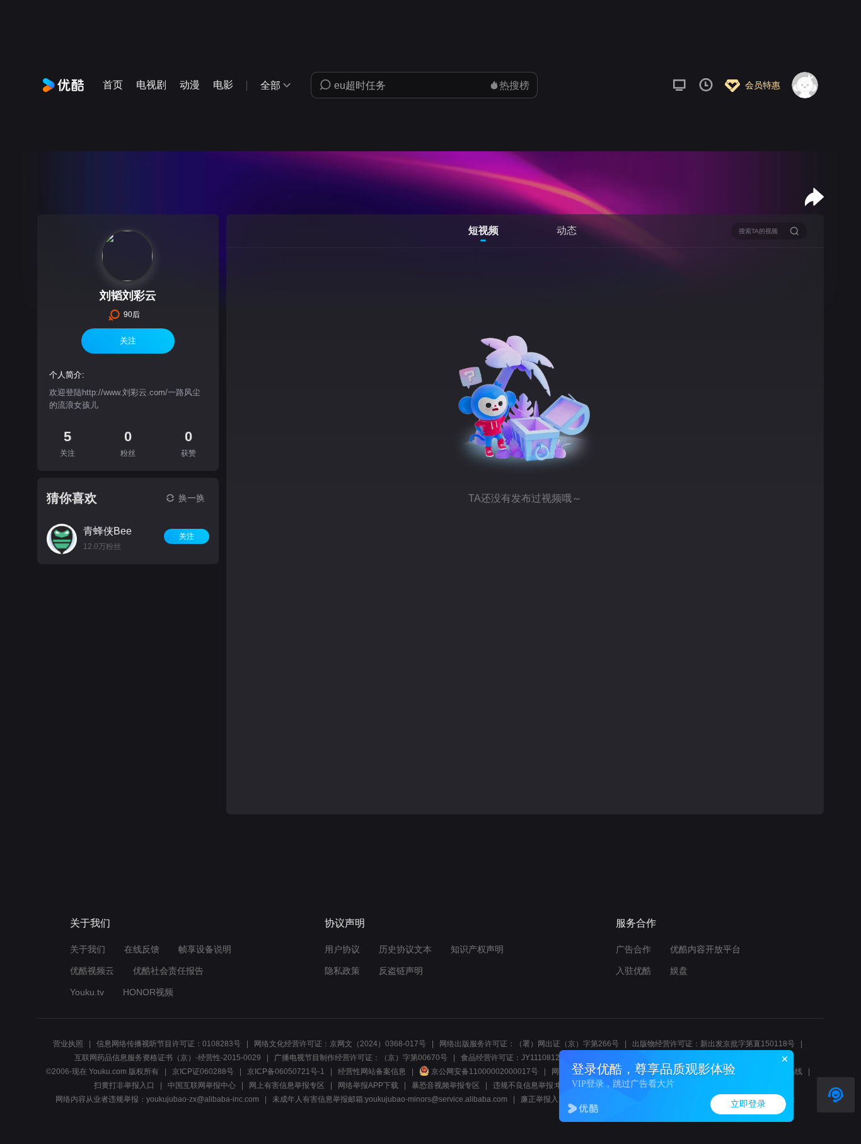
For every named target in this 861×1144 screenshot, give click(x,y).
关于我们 (87, 949)
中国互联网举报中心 (202, 1085)
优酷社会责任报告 (168, 971)
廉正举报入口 (543, 1099)
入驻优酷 (633, 971)
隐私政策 (342, 971)
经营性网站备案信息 (372, 1071)
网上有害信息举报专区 (287, 1085)
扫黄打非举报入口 (124, 1085)
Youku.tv (87, 992)
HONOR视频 (148, 992)
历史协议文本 (405, 949)
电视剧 (151, 84)
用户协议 (342, 949)
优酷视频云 (92, 971)
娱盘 (679, 971)
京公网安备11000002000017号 (484, 1071)
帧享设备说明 (204, 949)
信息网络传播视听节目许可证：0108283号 (168, 1043)
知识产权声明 (477, 949)
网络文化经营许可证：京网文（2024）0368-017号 (340, 1043)
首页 (113, 84)
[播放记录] (706, 85)
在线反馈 (141, 949)
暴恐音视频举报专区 (446, 1085)
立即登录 (748, 1104)
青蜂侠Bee (107, 531)
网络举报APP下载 (368, 1085)
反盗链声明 (401, 971)
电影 (223, 84)
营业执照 (68, 1043)
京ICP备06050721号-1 (286, 1071)
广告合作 (633, 949)
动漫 (190, 84)
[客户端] (679, 85)
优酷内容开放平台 (705, 949)
